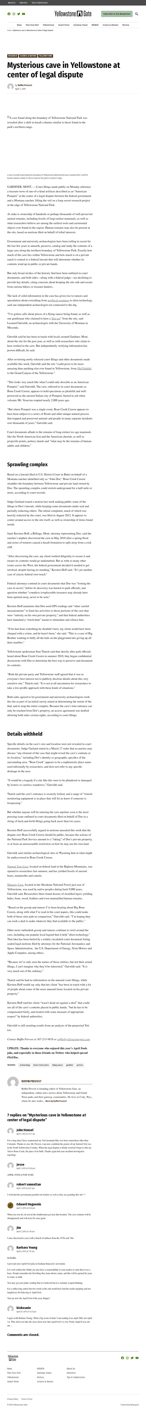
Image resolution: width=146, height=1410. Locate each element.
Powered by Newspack (130, 1405)
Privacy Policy (12, 1399)
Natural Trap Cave (17, 866)
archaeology (25, 1065)
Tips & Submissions (40, 3)
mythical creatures (58, 300)
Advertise (23, 3)
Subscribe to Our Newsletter (116, 14)
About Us (11, 3)
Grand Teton (63, 25)
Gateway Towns (80, 25)
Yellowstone (48, 25)
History (125, 25)
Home (9, 30)
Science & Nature (110, 25)
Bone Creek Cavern (41, 1065)
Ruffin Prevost (25, 85)
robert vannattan (29, 1184)
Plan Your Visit (32, 25)
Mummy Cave (15, 885)
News (19, 25)
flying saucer (57, 1065)
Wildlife (95, 25)
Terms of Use (26, 1399)
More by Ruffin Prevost (56, 1101)
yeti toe (80, 1065)
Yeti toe (55, 318)
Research (12, 56)
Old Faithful (84, 368)
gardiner (69, 1065)
